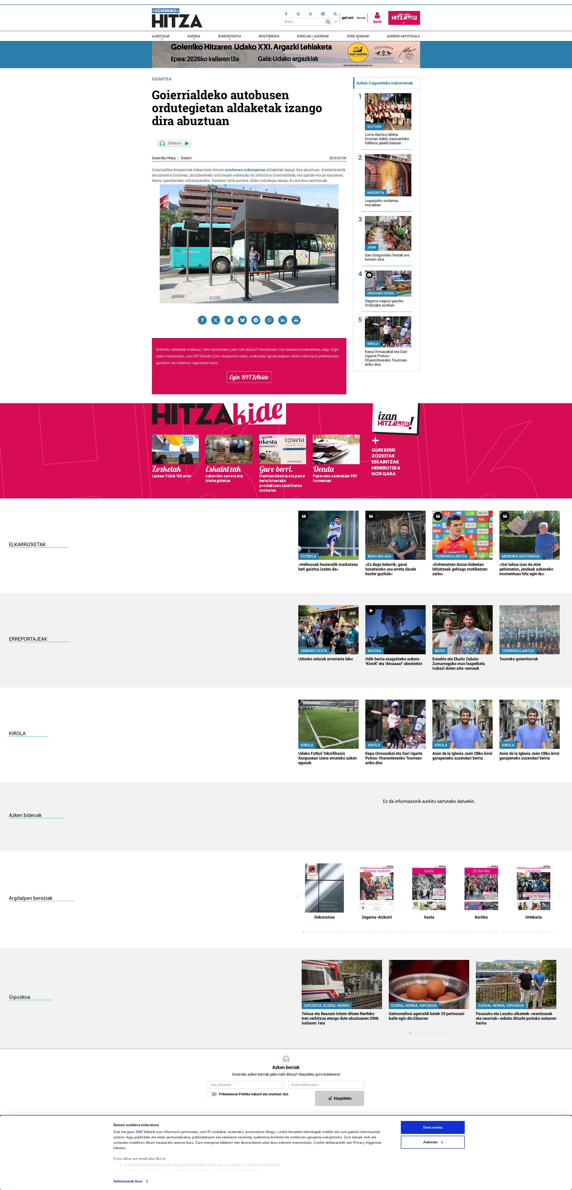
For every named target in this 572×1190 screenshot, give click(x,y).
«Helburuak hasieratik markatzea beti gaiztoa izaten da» (328, 566)
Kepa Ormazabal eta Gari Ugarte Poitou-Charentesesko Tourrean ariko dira (386, 358)
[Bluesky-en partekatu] (242, 320)
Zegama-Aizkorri (377, 917)
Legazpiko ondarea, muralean (381, 202)
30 (344, 158)
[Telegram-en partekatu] (255, 320)
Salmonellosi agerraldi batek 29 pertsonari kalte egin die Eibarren (426, 1016)
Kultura (374, 126)
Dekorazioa (324, 917)
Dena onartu (432, 1127)
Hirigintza (375, 193)
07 (339, 158)
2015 (332, 158)
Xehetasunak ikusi (128, 1181)
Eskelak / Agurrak (313, 36)
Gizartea (161, 79)
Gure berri (383, 450)
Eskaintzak (385, 462)
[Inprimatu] (296, 320)
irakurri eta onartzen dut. (254, 1094)
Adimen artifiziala (403, 36)
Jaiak (371, 247)
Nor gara (384, 473)
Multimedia (269, 36)
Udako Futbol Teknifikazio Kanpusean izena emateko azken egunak (327, 758)
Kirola (372, 344)
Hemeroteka (386, 468)
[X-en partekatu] (215, 320)
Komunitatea (229, 36)
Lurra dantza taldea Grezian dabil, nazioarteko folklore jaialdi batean (387, 138)
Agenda (193, 36)
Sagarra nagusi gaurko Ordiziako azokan (384, 303)
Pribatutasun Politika (234, 1094)
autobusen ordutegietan (245, 169)
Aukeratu (430, 1142)
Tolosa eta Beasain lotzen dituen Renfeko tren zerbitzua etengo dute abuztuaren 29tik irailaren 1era (340, 1018)
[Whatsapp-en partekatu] (269, 320)
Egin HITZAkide (249, 377)
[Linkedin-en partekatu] (282, 320)
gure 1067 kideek (141, 1132)
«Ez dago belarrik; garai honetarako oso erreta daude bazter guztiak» (390, 569)
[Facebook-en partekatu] (202, 320)
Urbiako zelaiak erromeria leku (325, 659)
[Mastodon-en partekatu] (229, 320)
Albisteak (161, 36)
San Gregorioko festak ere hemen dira (387, 257)
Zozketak (383, 455)
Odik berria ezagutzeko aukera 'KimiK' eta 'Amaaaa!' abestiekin (393, 661)
